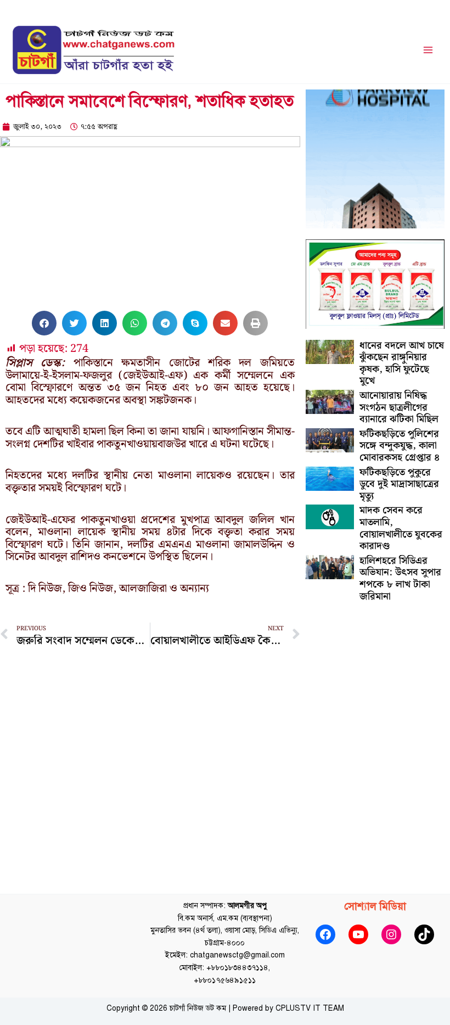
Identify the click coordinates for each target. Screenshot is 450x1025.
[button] (44, 323)
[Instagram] (391, 934)
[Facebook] (325, 934)
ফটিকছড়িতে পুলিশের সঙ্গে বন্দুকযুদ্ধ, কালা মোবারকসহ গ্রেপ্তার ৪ (399, 446)
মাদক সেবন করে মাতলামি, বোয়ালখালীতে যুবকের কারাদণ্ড (400, 528)
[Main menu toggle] (428, 50)
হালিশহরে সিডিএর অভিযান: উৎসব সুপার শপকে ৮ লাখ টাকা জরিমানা (400, 578)
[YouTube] (358, 934)
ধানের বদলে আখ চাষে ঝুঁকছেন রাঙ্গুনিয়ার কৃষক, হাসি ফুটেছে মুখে (401, 363)
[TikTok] (424, 934)
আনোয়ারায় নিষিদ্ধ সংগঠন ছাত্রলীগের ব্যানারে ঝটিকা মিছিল (398, 407)
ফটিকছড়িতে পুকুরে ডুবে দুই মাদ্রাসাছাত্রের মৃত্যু (399, 484)
